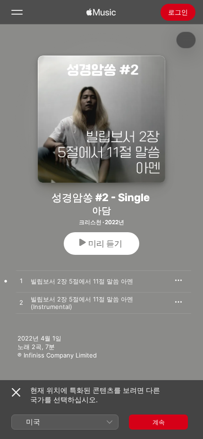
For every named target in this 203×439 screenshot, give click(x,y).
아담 (101, 210)
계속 (158, 422)
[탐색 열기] (17, 12)
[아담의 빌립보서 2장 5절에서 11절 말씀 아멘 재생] (21, 281)
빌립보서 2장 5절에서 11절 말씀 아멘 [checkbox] (82, 281)
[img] (101, 12)
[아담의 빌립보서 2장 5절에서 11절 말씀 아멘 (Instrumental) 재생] (21, 303)
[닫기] (16, 392)
